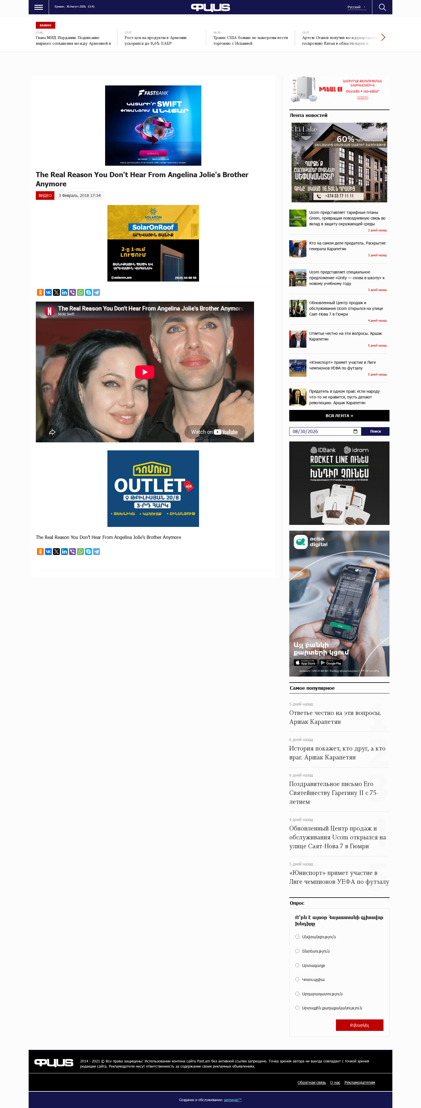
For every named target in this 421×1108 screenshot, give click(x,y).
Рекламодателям (360, 1082)
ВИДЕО (45, 195)
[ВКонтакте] (48, 292)
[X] (56, 292)
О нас (335, 1082)
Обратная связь (312, 1082)
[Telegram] (96, 292)
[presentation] (363, 40)
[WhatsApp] (80, 292)
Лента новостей (308, 115)
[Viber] (72, 292)
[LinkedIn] (64, 292)
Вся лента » (339, 415)
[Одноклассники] (40, 292)
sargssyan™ (233, 1100)
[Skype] (88, 292)
